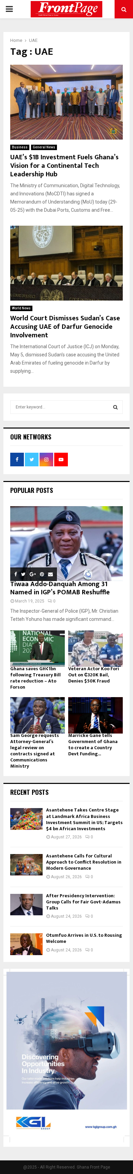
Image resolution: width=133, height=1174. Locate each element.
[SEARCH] (115, 407)
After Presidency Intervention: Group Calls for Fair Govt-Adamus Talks (83, 902)
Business (20, 147)
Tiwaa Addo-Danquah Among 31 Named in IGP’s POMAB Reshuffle (60, 588)
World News (21, 308)
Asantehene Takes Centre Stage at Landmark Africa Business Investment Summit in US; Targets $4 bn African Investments (84, 819)
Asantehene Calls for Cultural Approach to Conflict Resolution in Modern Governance (83, 862)
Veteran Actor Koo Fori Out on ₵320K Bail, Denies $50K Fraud (93, 675)
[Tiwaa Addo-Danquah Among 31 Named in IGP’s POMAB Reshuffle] (66, 543)
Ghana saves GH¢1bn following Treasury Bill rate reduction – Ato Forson (35, 678)
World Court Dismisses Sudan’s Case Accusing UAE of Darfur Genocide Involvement (65, 326)
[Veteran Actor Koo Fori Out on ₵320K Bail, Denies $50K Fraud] (95, 648)
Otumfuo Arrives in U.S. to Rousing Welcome (84, 938)
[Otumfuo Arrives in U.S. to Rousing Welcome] (26, 944)
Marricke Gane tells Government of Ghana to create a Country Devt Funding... (93, 744)
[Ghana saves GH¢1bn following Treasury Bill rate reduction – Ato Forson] (37, 648)
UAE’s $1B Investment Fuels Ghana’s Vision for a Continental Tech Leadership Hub (64, 165)
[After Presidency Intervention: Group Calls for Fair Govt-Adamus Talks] (26, 904)
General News (44, 147)
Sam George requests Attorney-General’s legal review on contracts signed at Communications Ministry (34, 750)
